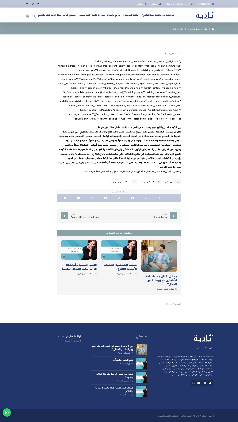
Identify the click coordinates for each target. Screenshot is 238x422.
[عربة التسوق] (28, 15)
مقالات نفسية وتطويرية (120, 182)
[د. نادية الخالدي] (205, 15)
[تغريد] (210, 383)
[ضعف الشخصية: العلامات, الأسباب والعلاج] (141, 391)
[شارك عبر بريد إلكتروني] (65, 198)
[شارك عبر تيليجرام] (78, 198)
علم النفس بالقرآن (123, 359)
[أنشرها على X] (159, 198)
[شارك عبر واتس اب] (92, 198)
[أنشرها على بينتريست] (146, 198)
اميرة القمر (169, 182)
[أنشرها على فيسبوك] (173, 198)
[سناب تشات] (193, 383)
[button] (7, 412)
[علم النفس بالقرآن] (141, 363)
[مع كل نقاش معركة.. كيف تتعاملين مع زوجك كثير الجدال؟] (141, 349)
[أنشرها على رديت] (132, 198)
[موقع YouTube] (199, 383)
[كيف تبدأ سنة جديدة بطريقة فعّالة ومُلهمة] (141, 377)
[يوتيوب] (27, 3)
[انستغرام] (33, 3)
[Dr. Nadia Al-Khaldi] (213, 29)
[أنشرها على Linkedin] (105, 198)
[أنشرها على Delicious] (119, 198)
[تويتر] (38, 3)
